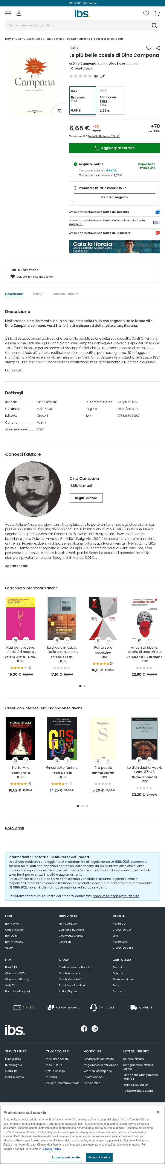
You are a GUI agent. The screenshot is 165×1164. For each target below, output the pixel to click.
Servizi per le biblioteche (99, 1059)
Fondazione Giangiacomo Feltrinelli (140, 1077)
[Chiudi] (158, 1112)
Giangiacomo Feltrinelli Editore (138, 1067)
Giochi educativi (70, 973)
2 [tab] (85, 686)
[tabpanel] (34, 80)
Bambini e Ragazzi (17, 991)
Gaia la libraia (14, 1077)
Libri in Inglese (14, 941)
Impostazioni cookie (65, 1157)
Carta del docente (56, 1059)
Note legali (14, 828)
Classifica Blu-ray (17, 979)
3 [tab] (87, 806)
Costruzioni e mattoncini (75, 967)
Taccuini (118, 967)
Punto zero (103, 647)
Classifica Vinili (123, 947)
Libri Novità (12, 923)
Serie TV (10, 985)
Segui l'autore (86, 498)
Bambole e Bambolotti (73, 985)
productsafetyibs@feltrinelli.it (116, 896)
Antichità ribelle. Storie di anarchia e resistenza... (144, 649)
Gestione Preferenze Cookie (61, 1083)
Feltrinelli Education (135, 1085)
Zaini (116, 985)
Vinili (116, 935)
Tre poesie (103, 768)
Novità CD (119, 923)
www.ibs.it (16, 874)
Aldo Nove (117, 63)
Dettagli (38, 294)
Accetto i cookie (99, 1157)
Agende (118, 973)
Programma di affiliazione (101, 1065)
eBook (9, 947)
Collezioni (65, 941)
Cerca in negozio (114, 197)
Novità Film (12, 967)
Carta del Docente (116, 212)
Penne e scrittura (123, 979)
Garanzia (50, 1077)
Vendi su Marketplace (98, 1071)
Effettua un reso (54, 1071)
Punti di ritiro (13, 1059)
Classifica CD (122, 929)
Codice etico (92, 1083)
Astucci (117, 991)
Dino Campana (84, 63)
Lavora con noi (93, 1077)
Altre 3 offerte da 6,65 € (104, 136)
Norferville (20, 768)
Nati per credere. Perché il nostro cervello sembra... (21, 649)
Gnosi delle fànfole (62, 768)
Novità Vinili (120, 941)
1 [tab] (34, 112)
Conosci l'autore (66, 294)
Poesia (41, 422)
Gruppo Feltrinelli (133, 1059)
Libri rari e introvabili (71, 929)
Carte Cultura (53, 1065)
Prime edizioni (68, 923)
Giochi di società (70, 979)
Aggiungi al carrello (117, 148)
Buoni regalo (13, 1065)
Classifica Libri (14, 929)
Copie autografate (71, 935)
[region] (82, 1134)
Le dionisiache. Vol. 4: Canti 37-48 (144, 770)
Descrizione (14, 294)
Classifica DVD (14, 973)
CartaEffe (11, 1071)
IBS (85, 136)
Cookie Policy (52, 1149)
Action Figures (68, 991)
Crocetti (78, 68)
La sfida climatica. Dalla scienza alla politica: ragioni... (62, 649)
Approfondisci (16, 566)
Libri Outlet (11, 935)
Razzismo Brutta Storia (138, 1091)
